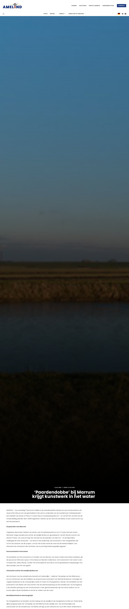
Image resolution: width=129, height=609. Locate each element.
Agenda (74, 5)
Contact (121, 5)
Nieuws (52, 13)
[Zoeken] (3, 13)
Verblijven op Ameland (76, 13)
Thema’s (61, 13)
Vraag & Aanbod (94, 5)
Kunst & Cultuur (69, 487)
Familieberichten (108, 5)
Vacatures (82, 5)
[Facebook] (122, 13)
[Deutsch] (119, 14)
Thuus (45, 13)
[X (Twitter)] (125, 13)
